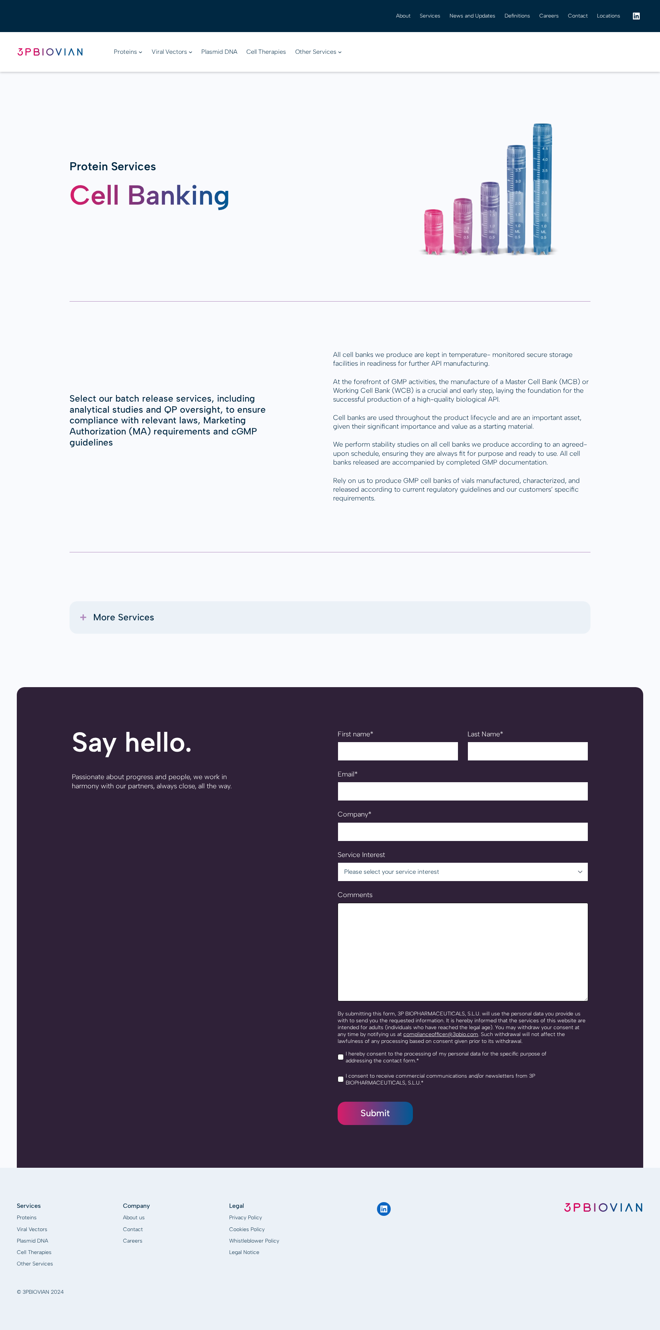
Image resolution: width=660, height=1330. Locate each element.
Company (354, 814)
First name (355, 734)
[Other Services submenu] (340, 52)
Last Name (485, 734)
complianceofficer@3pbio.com (440, 1034)
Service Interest (361, 855)
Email (348, 774)
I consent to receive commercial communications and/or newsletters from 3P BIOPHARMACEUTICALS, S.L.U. (440, 1079)
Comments (355, 895)
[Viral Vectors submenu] (190, 52)
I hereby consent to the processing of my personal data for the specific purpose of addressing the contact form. (446, 1057)
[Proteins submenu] (140, 52)
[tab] (330, 617)
